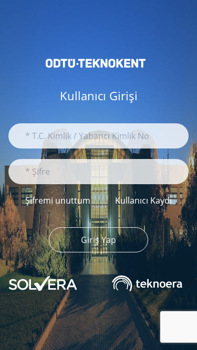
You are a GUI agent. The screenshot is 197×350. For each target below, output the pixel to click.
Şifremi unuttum (57, 200)
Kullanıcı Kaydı (143, 200)
